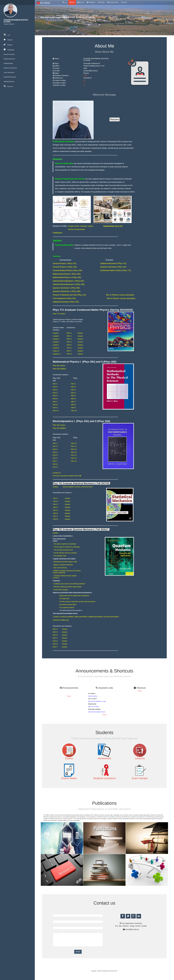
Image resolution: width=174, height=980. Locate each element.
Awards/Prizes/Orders (10, 77)
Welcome (10, 40)
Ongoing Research (9, 81)
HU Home (45, 3)
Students (101, 2)
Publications (91, 2)
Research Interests (9, 54)
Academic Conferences (10, 68)
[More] (69, 696)
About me (81, 2)
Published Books (8, 63)
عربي (65, 2)
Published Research (9, 59)
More (85, 75)
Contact (124, 2)
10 (84, 80)
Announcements (113, 2)
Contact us (10, 86)
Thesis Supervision (9, 72)
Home (73, 2)
